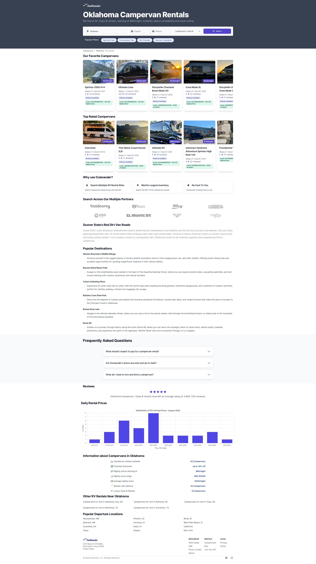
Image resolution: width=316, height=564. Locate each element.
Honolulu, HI (139, 522)
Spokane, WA (89, 522)
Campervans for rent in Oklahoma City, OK (103, 502)
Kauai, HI (137, 526)
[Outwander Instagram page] (232, 558)
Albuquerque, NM (91, 518)
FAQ (190, 546)
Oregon (136, 530)
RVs (206, 546)
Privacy (223, 542)
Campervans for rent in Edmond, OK (151, 502)
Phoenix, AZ (138, 518)
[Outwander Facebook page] (226, 558)
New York (188, 530)
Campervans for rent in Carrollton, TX (151, 507)
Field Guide (194, 542)
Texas (85, 530)
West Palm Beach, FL (193, 522)
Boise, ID (188, 518)
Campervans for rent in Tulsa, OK (199, 502)
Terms (223, 546)
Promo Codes (195, 549)
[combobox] (106, 31)
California (188, 526)
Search (219, 31)
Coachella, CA (89, 526)
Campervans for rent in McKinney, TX (100, 507)
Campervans (210, 542)
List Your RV (210, 549)
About (191, 553)
